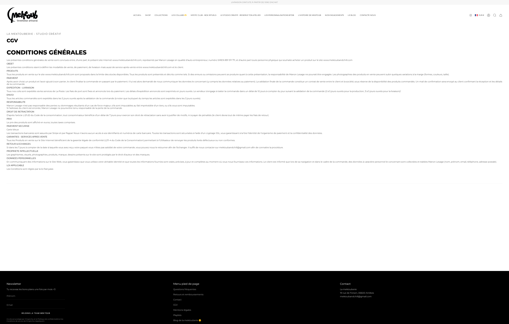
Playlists (177, 315)
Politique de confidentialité (48, 319)
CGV (175, 305)
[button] (148, 15)
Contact (177, 299)
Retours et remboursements (188, 294)
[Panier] (501, 15)
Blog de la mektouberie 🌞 (187, 320)
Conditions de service (15, 321)
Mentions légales (182, 310)
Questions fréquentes (184, 289)
